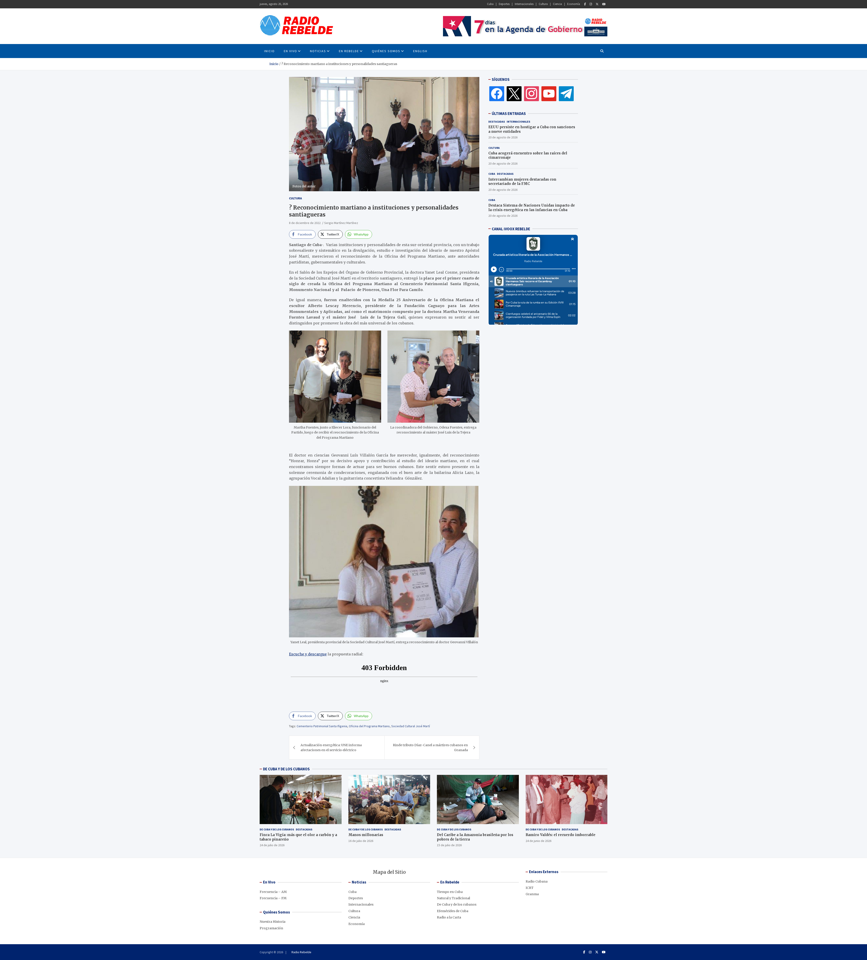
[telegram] (566, 93)
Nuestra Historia (272, 922)
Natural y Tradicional (453, 898)
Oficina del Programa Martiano (369, 726)
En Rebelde (349, 51)
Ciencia (557, 4)
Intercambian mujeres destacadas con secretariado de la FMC (522, 181)
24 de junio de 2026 (538, 841)
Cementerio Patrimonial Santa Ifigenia (322, 726)
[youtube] (548, 93)
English (420, 51)
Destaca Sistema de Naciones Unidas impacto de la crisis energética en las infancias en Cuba (531, 207)
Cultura (543, 4)
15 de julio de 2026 (449, 845)
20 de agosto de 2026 (502, 137)
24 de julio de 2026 (272, 845)
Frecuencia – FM (273, 898)
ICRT (530, 888)
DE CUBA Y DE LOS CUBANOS (286, 769)
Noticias (318, 51)
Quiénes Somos (386, 51)
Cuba (490, 4)
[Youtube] (603, 4)
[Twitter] (597, 4)
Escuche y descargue (308, 654)
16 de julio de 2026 (360, 841)
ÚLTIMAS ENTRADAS (509, 113)
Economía (573, 4)
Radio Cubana (537, 881)
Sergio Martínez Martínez (341, 223)
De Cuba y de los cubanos (277, 829)
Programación (271, 928)
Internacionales (524, 4)
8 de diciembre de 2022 (305, 223)
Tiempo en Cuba (450, 892)
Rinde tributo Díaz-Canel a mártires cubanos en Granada (430, 747)
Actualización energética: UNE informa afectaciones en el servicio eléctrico (331, 747)
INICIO (269, 51)
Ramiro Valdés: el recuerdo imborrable (560, 835)
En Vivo (290, 51)
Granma (532, 894)
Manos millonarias (365, 835)
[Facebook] (585, 4)
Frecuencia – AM (273, 892)
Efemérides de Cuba (452, 911)
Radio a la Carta (449, 917)
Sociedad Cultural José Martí (410, 726)
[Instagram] (591, 4)
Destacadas (496, 121)
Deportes (504, 4)
